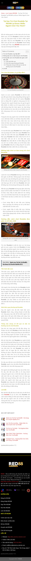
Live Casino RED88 (11, 13)
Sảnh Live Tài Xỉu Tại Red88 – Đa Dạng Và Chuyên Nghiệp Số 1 (17, 418)
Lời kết (5, 68)
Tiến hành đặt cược (11, 61)
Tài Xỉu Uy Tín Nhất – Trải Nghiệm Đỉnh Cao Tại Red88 (17, 429)
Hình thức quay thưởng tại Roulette (15, 63)
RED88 (2, 474)
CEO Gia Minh (17, 542)
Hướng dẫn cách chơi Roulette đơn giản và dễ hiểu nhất (15, 58)
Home (3, 13)
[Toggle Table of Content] (26, 51)
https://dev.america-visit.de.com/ (17, 537)
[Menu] (2, 3)
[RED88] (15, 3)
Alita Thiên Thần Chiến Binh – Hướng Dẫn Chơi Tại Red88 (17, 434)
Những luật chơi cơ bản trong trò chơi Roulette (15, 55)
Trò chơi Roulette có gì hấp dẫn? (11, 54)
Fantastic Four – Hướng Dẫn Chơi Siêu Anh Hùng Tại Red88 (17, 439)
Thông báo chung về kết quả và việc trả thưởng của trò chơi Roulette (16, 65)
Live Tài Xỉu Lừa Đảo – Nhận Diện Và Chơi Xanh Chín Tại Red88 (16, 424)
